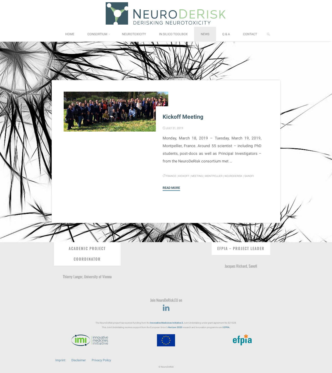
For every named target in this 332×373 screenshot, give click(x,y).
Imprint (60, 360)
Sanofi (249, 176)
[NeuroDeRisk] (166, 13)
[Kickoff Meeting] (116, 112)
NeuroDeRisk (234, 176)
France (171, 176)
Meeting (197, 176)
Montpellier (214, 176)
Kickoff (183, 176)
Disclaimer (78, 360)
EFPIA (226, 327)
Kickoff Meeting (183, 117)
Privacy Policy (101, 360)
